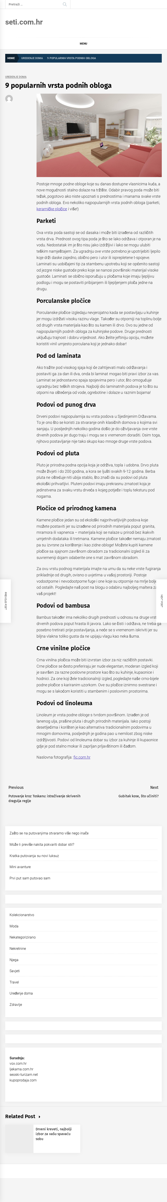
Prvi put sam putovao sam (30, 878)
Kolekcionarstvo (22, 915)
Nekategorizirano (23, 937)
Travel (14, 982)
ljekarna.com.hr (21, 1069)
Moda (14, 926)
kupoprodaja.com (23, 1080)
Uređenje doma (16, 77)
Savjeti (15, 971)
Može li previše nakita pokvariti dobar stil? (42, 844)
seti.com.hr (24, 22)
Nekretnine (18, 949)
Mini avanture (20, 867)
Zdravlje (16, 1005)
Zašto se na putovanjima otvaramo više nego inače (49, 833)
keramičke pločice (52, 209)
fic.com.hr (81, 757)
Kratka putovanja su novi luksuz (34, 856)
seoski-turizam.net (24, 1075)
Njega (14, 960)
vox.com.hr (18, 1063)
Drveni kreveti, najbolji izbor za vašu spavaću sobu (54, 1134)
